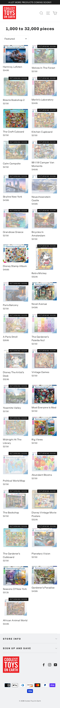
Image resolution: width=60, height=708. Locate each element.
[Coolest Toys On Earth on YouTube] (55, 665)
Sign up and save (17, 648)
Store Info (12, 638)
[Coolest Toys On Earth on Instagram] (49, 665)
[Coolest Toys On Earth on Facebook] (43, 665)
